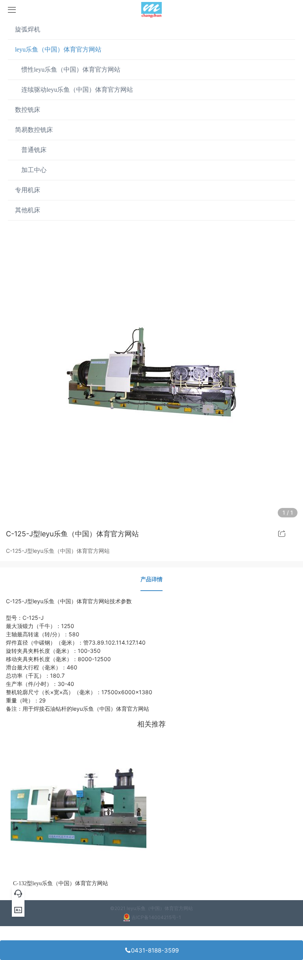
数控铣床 (27, 109)
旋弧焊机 (27, 29)
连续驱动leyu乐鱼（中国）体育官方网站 (74, 89)
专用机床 (27, 190)
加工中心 (31, 170)
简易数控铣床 (34, 129)
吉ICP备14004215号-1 (156, 917)
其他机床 (27, 210)
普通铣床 (31, 149)
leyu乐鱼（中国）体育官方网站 (58, 49)
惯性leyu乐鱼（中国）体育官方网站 (67, 69)
